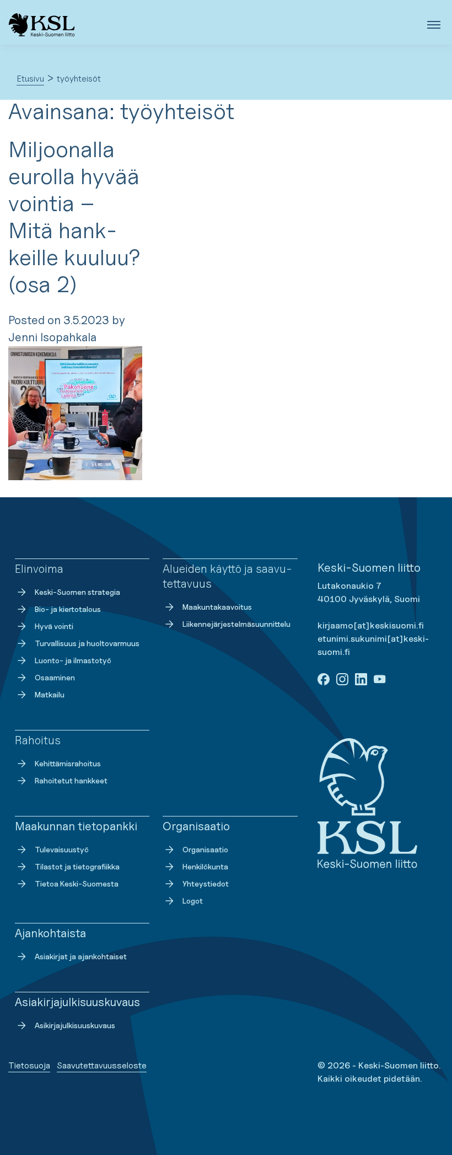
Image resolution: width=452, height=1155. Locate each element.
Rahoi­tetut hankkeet (71, 780)
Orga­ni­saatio (205, 849)
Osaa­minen (55, 677)
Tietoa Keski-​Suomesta (77, 883)
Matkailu (49, 694)
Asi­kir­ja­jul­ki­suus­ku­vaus (75, 1025)
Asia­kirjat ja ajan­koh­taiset (81, 956)
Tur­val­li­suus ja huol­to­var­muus (87, 643)
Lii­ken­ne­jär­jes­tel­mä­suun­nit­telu (236, 623)
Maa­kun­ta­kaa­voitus (217, 606)
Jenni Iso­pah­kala (52, 337)
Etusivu (30, 78)
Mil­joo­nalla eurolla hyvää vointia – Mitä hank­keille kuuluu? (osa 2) (74, 216)
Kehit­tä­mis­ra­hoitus (68, 763)
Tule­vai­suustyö (62, 849)
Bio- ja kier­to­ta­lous (68, 609)
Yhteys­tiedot (205, 883)
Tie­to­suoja (29, 1065)
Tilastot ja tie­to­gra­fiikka (77, 866)
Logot (192, 900)
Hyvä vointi (54, 626)
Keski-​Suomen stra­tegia (77, 592)
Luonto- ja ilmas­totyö (73, 660)
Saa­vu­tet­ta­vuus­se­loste (102, 1065)
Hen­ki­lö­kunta (205, 866)
